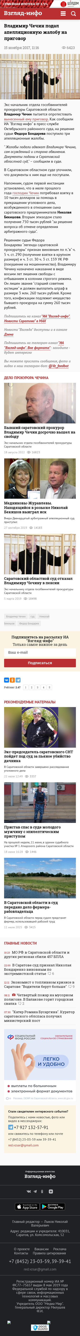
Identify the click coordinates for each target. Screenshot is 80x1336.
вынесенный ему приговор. (26, 119)
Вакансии (41, 1249)
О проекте (22, 1249)
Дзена (8, 334)
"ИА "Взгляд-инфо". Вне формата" (34, 345)
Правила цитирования (49, 1253)
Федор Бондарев (29, 623)
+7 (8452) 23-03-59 (22, 1139)
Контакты (21, 1253)
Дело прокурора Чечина (26, 377)
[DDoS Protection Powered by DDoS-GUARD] (40, 1329)
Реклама (59, 1249)
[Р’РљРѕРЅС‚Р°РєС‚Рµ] (6, 680)
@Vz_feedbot (58, 365)
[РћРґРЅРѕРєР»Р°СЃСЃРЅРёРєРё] (12, 680)
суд (32, 616)
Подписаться (40, 663)
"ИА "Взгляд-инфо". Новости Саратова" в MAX (37, 318)
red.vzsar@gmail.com (23, 1145)
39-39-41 (49, 1139)
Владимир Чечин (16, 616)
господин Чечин (26, 192)
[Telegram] (18, 680)
